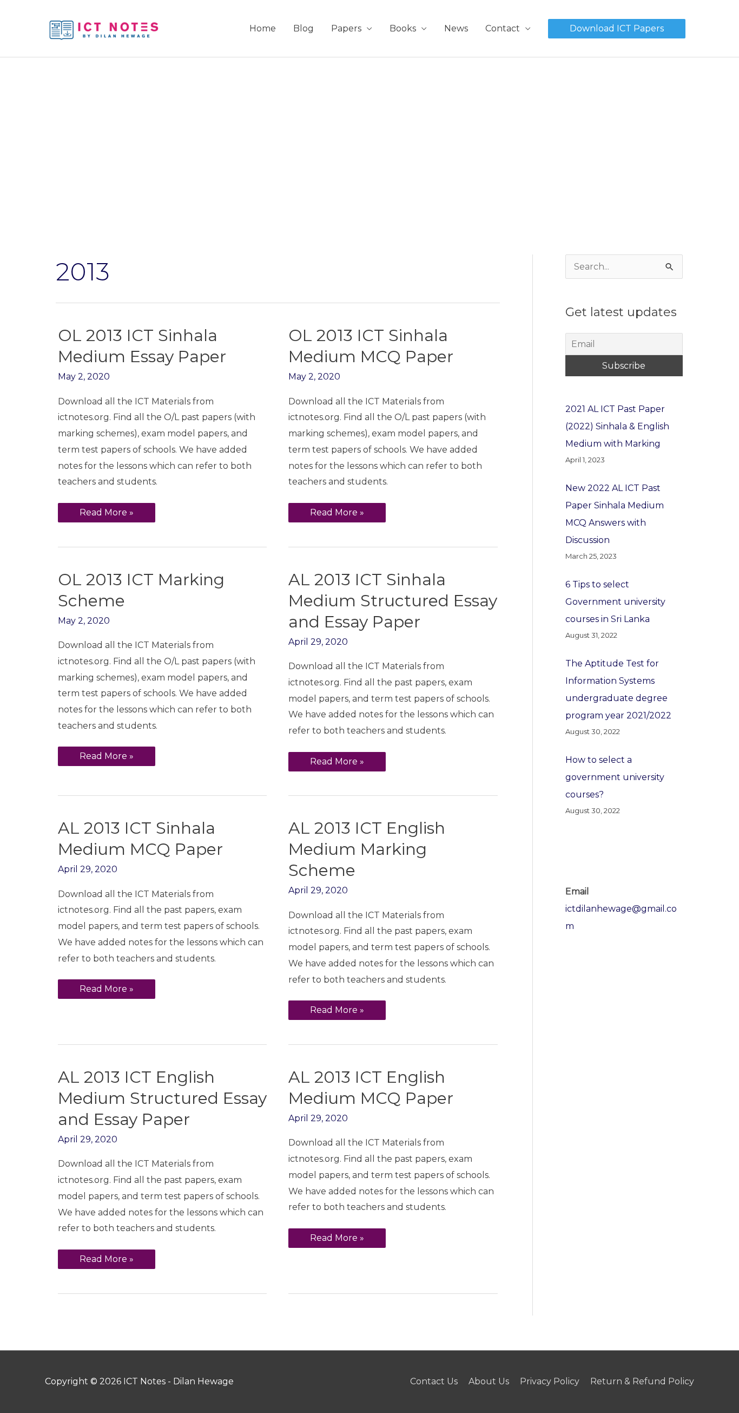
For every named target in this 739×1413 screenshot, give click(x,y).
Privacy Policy (549, 1381)
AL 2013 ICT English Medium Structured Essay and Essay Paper (162, 1098)
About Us (489, 1381)
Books (403, 28)
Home (262, 28)
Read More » (106, 510)
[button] (616, 28)
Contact (502, 28)
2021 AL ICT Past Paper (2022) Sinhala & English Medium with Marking (617, 426)
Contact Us (434, 1381)
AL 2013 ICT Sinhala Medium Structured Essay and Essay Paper (392, 601)
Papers (346, 28)
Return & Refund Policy (642, 1381)
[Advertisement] (369, 138)
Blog (303, 28)
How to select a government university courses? (614, 777)
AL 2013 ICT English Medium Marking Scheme (366, 849)
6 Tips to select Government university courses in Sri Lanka (615, 601)
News (456, 28)
